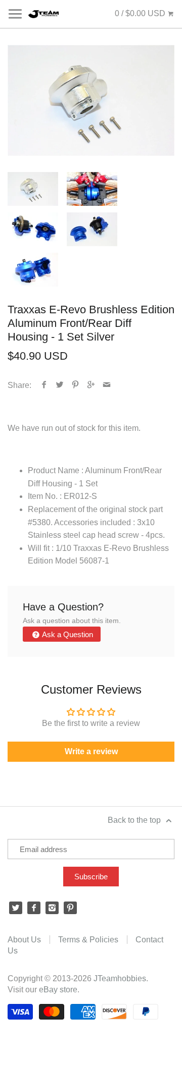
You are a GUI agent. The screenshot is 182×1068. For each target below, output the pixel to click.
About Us (24, 939)
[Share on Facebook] (44, 385)
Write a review (91, 751)
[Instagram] (52, 908)
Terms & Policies (88, 939)
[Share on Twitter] (60, 385)
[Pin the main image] (75, 385)
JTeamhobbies (120, 978)
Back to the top (135, 820)
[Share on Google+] (91, 385)
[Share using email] (107, 385)
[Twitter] (15, 908)
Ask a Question (66, 634)
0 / (140, 13)
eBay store (58, 989)
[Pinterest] (70, 908)
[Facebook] (33, 908)
